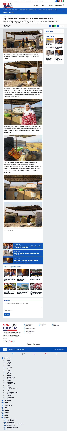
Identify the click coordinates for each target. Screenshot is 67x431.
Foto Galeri (35, 5)
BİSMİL (17, 9)
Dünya (8, 368)
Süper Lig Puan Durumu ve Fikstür (15, 424)
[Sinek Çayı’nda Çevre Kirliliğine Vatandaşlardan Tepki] (10, 286)
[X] (6, 341)
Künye (54, 324)
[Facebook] (4, 341)
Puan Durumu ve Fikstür (30, 328)
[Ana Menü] (63, 11)
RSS (5, 349)
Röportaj (6, 409)
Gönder (7, 314)
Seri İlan (6, 407)
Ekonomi (9, 372)
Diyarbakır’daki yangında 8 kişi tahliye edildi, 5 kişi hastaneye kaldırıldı (58, 46)
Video (43, 5)
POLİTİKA (11, 12)
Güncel (9, 373)
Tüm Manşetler (29, 330)
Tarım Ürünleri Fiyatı (12, 392)
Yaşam (8, 399)
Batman (9, 362)
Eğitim (8, 370)
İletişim (42, 325)
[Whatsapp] (13, 341)
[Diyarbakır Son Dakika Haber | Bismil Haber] (7, 5)
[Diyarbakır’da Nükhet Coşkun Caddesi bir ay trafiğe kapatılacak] (36, 272)
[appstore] (29, 344)
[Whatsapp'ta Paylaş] (55, 26)
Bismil (8, 363)
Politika (9, 380)
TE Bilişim (62, 349)
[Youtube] (11, 341)
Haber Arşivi (28, 332)
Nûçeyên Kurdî (11, 377)
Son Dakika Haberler (12, 388)
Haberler (5, 16)
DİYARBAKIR (11, 9)
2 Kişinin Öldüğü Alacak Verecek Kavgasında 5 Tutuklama (23, 292)
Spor (8, 390)
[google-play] (37, 344)
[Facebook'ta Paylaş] (50, 26)
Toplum (9, 395)
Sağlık (8, 385)
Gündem (9, 375)
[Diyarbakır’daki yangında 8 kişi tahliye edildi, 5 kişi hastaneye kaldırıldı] (10, 272)
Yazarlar (51, 5)
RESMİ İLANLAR (33, 9)
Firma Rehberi (58, 5)
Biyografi (6, 410)
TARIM (55, 9)
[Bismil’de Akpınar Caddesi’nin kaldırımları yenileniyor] (50, 52)
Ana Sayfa (7, 357)
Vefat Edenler (10, 397)
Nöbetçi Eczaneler (29, 324)
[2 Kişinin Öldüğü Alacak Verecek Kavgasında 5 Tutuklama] (23, 286)
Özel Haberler (10, 378)
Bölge (8, 365)
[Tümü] (62, 31)
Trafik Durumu (28, 327)
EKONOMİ (5, 12)
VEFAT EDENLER (24, 9)
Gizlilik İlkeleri (43, 324)
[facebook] (12, 354)
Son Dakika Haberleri (30, 331)
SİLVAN (9, 387)
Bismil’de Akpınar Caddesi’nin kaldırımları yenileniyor (48, 58)
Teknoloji (9, 393)
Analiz (8, 360)
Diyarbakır (11, 16)
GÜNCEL (50, 9)
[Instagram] (9, 341)
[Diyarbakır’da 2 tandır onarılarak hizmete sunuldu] (23, 41)
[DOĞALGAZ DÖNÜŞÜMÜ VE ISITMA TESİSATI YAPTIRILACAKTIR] (50, 40)
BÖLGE (5, 9)
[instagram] (35, 354)
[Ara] (63, 5)
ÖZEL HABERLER (42, 9)
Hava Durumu (28, 325)
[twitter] (23, 354)
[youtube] (46, 354)
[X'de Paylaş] (53, 26)
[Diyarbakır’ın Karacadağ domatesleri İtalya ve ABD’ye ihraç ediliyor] (36, 286)
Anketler (6, 412)
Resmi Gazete (10, 382)
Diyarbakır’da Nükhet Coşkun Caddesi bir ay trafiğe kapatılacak (35, 278)
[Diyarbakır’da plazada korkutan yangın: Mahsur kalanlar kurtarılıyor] (23, 272)
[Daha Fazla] (58, 26)
